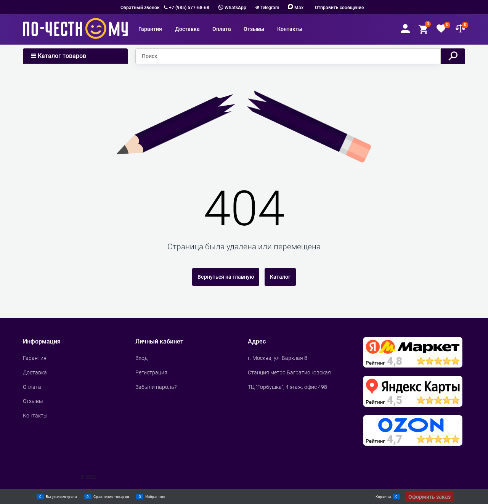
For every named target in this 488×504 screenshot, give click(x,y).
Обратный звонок (140, 7)
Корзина (383, 496)
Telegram (269, 7)
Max (298, 7)
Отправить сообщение (339, 7)
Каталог (280, 277)
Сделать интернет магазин (49, 477)
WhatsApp (234, 7)
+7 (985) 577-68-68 (189, 7)
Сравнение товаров (111, 496)
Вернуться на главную (225, 277)
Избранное (155, 496)
